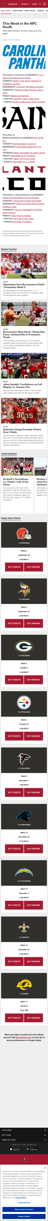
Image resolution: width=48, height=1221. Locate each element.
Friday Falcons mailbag (21, 215)
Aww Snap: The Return (22, 221)
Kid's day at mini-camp (24, 218)
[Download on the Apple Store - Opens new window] (15, 1149)
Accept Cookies (24, 1216)
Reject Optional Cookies (24, 1209)
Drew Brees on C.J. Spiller (24, 161)
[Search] (40, 4)
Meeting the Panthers (20, 96)
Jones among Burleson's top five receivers (21, 198)
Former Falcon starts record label (27, 201)
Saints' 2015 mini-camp (24, 159)
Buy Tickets (14, 567)
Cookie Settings (24, 1202)
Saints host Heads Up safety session (29, 153)
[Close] (45, 1168)
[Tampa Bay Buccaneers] (24, 1160)
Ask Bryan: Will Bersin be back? (30, 87)
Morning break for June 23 (24, 144)
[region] (24, 1192)
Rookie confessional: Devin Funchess (29, 102)
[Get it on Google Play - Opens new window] (32, 1150)
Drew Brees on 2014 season (23, 156)
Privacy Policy (21, 1198)
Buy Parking (33, 567)
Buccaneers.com (24, 1037)
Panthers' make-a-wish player (26, 99)
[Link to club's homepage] (4, 3)
